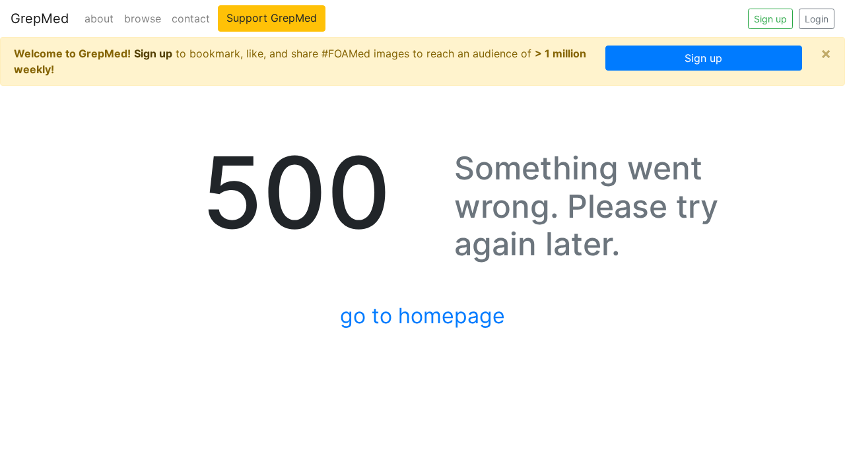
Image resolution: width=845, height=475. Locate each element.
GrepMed (40, 18)
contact (191, 18)
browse (142, 18)
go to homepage (422, 316)
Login (816, 18)
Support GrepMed (271, 17)
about (99, 18)
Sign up (770, 18)
